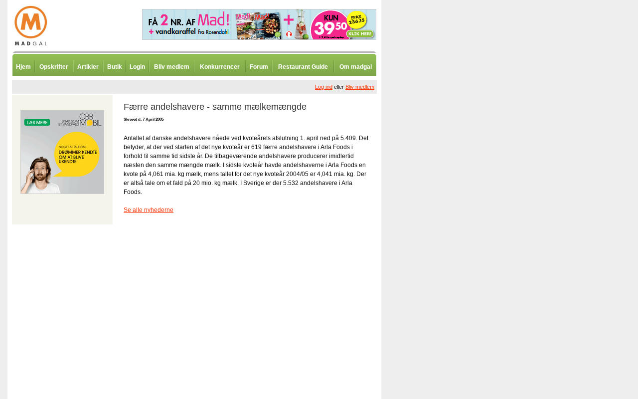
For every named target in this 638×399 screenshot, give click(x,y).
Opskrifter (53, 66)
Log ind (323, 87)
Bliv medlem (171, 66)
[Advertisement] (434, 247)
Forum (259, 66)
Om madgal (355, 66)
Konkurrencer (220, 66)
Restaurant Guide (303, 66)
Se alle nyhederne (148, 209)
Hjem (23, 66)
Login (137, 66)
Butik (114, 66)
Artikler (88, 66)
